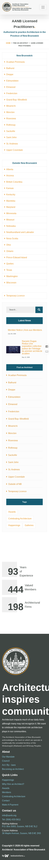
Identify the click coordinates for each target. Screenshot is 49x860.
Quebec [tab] (9, 263)
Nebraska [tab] (10, 226)
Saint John (11, 137)
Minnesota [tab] (10, 213)
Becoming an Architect (13, 769)
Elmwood (10, 87)
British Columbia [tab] (13, 182)
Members (6, 792)
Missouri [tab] (9, 220)
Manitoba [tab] (10, 201)
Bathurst (9, 68)
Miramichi (10, 106)
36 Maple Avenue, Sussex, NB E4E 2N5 (21, 833)
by (3, 856)
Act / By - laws (9, 765)
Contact (6, 800)
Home (8, 43)
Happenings (14, 525)
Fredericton (11, 93)
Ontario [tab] (9, 251)
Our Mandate (8, 757)
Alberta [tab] (9, 169)
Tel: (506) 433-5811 (11, 819)
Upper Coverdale (14, 150)
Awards (12, 512)
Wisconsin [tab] (10, 282)
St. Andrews (11, 144)
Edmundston (12, 81)
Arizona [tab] (9, 175)
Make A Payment (10, 805)
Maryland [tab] (10, 207)
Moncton (10, 112)
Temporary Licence (15, 295)
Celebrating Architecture (20, 518)
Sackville (10, 131)
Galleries (29, 525)
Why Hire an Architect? (13, 784)
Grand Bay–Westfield (16, 100)
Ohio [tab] (8, 245)
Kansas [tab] (9, 188)
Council (6, 761)
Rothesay (10, 125)
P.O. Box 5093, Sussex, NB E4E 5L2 (19, 826)
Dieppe (9, 74)
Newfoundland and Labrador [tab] (19, 232)
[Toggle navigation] (43, 7)
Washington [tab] (11, 276)
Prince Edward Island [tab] (16, 257)
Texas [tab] (8, 270)
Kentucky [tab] (10, 194)
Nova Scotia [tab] (11, 238)
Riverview (10, 118)
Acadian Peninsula (15, 62)
